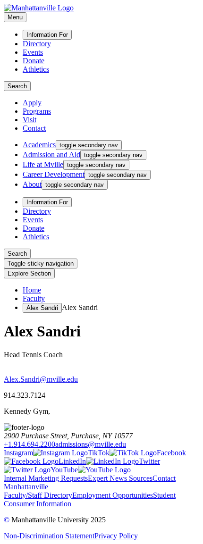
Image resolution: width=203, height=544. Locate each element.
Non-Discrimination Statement (49, 536)
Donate (33, 61)
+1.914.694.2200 (29, 444)
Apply (32, 103)
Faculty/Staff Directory (38, 495)
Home (32, 290)
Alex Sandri (42, 307)
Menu (15, 17)
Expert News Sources (120, 478)
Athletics (36, 69)
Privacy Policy (116, 536)
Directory (37, 44)
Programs (37, 111)
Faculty (34, 298)
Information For (47, 34)
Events (33, 52)
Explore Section (29, 273)
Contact (34, 128)
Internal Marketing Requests (46, 478)
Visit (29, 120)
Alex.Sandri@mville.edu (41, 379)
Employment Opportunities (112, 495)
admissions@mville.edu (90, 444)
